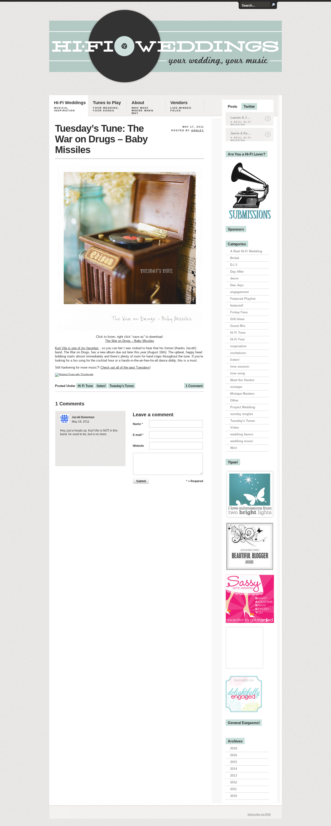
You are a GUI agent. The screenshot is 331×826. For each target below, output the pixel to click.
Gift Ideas (237, 319)
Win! (233, 448)
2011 (233, 789)
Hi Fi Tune (85, 386)
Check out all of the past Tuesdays (125, 367)
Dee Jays (237, 285)
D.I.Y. (234, 265)
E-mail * (138, 435)
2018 (233, 748)
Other (234, 400)
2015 (233, 762)
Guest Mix (237, 326)
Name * (138, 424)
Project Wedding (242, 407)
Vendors (180, 106)
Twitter (249, 106)
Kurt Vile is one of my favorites (77, 348)
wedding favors (241, 434)
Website (138, 446)
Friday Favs (239, 312)
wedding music (241, 441)
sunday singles (241, 414)
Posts (232, 106)
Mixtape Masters (242, 393)
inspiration (238, 346)
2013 (233, 775)
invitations (238, 353)
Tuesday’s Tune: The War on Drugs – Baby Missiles (101, 139)
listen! (101, 386)
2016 (233, 755)
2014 (233, 769)
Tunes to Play (107, 106)
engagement (239, 292)
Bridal (234, 258)
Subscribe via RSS (259, 814)
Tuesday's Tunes (122, 386)
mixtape (236, 387)
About (142, 107)
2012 (233, 782)
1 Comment (194, 386)
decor (234, 278)
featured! (236, 305)
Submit (141, 481)
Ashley (197, 130)
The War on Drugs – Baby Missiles (129, 341)
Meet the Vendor (242, 380)
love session (239, 366)
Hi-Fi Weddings (70, 106)
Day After (237, 271)
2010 (233, 796)
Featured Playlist (242, 299)
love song (237, 373)
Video (234, 427)
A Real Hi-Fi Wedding (246, 251)
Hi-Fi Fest (237, 339)
